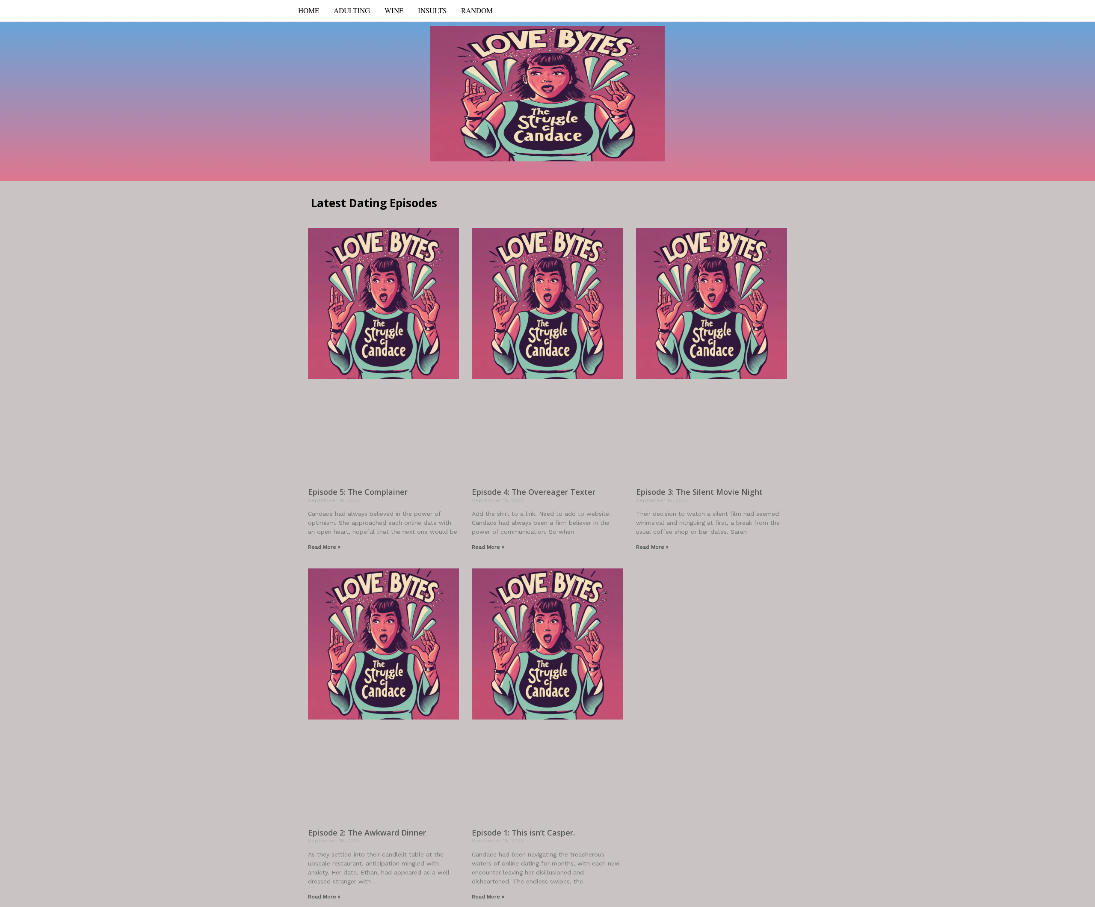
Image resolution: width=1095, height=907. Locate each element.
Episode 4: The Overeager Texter (533, 492)
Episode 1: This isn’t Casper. (523, 832)
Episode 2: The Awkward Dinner (367, 832)
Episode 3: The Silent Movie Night (699, 492)
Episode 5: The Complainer (358, 492)
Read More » (324, 547)
